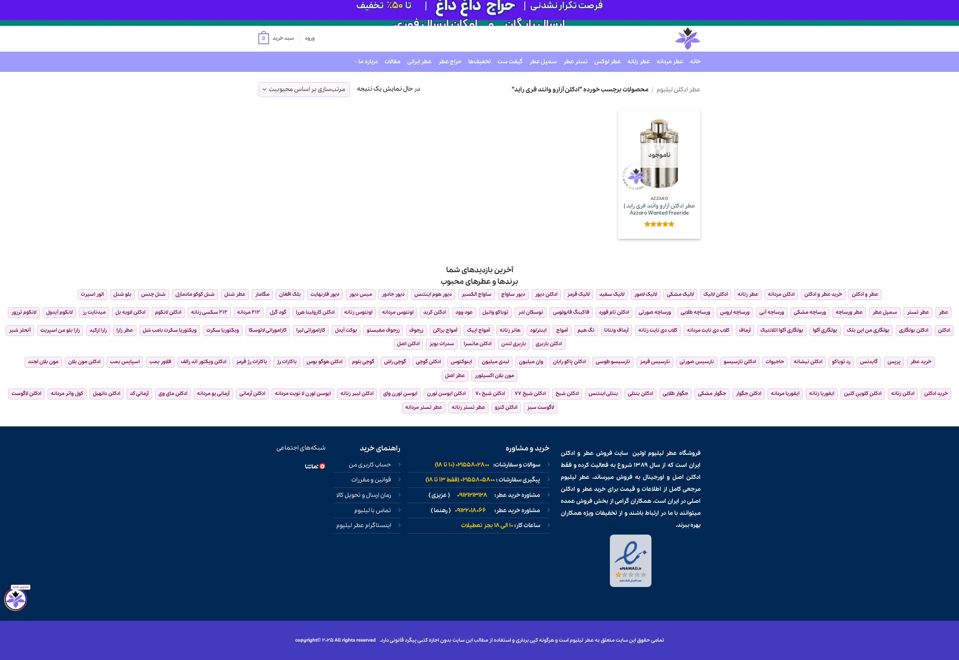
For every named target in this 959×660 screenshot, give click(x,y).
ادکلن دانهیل (106, 393)
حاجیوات (775, 361)
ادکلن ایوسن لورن (446, 393)
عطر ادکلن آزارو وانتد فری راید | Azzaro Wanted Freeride (659, 209)
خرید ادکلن (936, 393)
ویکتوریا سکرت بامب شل (170, 330)
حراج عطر (450, 62)
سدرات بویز (441, 343)
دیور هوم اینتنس (433, 294)
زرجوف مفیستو (383, 330)
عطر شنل (234, 294)
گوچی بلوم (363, 361)
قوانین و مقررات (371, 480)
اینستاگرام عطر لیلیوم (363, 525)
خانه (695, 62)
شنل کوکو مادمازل (195, 294)
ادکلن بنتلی (640, 393)
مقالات (392, 62)
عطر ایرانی (419, 62)
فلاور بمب (160, 361)
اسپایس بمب (125, 361)
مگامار (262, 294)
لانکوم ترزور (23, 312)
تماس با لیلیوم (372, 511)
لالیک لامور (645, 294)
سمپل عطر (543, 62)
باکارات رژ (287, 361)
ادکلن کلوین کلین (862, 393)
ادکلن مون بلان (84, 361)
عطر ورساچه (849, 312)
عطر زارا (125, 330)
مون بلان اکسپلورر (494, 375)
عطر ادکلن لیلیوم (679, 89)
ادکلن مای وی (172, 393)
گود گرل (278, 312)
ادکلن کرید (434, 312)
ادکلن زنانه (902, 393)
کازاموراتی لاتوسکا (268, 330)
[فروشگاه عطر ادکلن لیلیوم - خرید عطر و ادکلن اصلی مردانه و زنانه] (669, 39)
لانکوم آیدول (59, 312)
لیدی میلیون (495, 361)
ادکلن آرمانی (252, 393)
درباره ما (368, 62)
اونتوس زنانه (358, 312)
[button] (276, 38)
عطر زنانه (638, 62)
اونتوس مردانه (398, 312)
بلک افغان (290, 294)
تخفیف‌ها (479, 62)
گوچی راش (395, 361)
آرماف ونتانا (616, 330)
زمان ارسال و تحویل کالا (363, 495)
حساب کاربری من (370, 465)
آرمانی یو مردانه (213, 393)
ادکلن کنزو (506, 407)
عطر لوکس (607, 62)
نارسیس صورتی (697, 361)
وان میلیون (531, 361)
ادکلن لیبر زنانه (357, 393)
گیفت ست (509, 62)
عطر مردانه (670, 62)
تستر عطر (575, 62)
